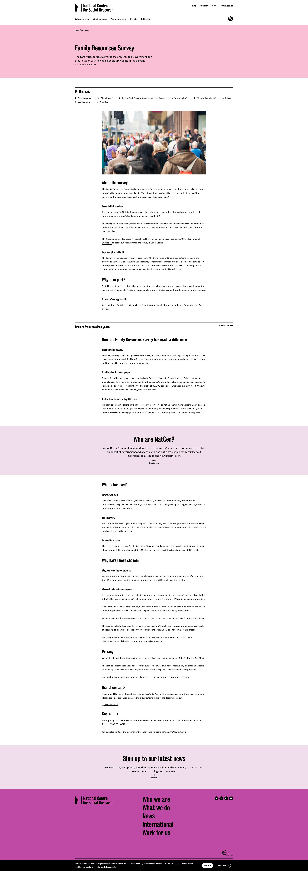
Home (77, 30)
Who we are (81, 19)
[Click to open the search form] (230, 18)
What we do (99, 19)
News (215, 5)
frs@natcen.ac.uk (183, 720)
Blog (194, 5)
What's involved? (180, 98)
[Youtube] (231, 798)
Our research (117, 19)
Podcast (204, 5)
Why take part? (107, 98)
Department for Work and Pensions (164, 223)
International (157, 824)
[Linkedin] (226, 798)
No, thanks (223, 865)
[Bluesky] (216, 798)
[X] (221, 798)
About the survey (84, 98)
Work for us (227, 5)
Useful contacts (84, 102)
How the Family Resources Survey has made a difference (143, 98)
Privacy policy (110, 867)
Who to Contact (111, 704)
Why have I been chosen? (206, 98)
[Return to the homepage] (94, 8)
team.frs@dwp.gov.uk (175, 731)
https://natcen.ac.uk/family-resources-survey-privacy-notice (132, 641)
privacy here (186, 677)
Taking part (146, 19)
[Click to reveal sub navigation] (88, 19)
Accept (207, 865)
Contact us (104, 102)
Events (133, 19)
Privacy (228, 98)
